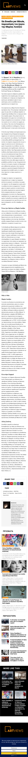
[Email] (20, 72)
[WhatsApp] (13, 72)
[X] (6, 72)
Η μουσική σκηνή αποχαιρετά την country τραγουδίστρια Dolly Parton (18, 652)
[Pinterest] (9, 72)
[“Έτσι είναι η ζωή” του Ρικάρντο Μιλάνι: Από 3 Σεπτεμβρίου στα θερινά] (5, 659)
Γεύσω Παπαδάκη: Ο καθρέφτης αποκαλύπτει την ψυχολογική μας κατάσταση (11, 549)
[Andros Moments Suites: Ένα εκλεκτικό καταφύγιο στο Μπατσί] (5, 628)
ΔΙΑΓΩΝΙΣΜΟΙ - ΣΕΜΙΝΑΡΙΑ (17, 16)
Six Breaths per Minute (8, 491)
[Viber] (16, 72)
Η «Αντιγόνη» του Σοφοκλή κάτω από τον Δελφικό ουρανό (17, 621)
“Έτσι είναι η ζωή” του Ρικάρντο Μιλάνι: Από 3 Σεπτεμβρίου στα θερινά (17, 659)
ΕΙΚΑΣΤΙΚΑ (16, 491)
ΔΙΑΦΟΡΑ (8, 16)
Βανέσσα (13, 503)
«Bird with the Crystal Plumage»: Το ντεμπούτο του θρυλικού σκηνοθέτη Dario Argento (12, 601)
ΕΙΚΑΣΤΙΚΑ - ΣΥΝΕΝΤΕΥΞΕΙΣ (8, 545)
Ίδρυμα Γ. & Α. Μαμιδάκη (8, 493)
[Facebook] (2, 72)
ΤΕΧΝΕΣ (3, 16)
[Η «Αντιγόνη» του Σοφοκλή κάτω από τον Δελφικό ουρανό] (5, 621)
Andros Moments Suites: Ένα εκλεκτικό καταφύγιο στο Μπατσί (18, 628)
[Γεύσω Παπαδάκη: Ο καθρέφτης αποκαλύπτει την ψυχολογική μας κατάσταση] (14, 540)
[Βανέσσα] (6, 513)
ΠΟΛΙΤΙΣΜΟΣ (5, 597)
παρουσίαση (6, 495)
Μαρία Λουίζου (18, 493)
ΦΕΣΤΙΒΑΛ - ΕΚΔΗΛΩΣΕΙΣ (7, 18)
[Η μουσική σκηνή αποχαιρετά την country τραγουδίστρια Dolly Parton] (14, 566)
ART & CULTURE (6, 571)
